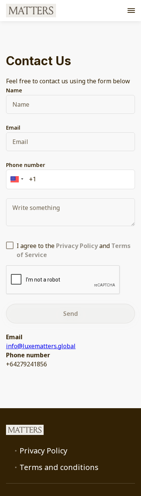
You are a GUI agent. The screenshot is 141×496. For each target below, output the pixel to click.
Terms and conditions (59, 467)
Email (13, 127)
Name (14, 90)
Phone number (25, 164)
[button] (16, 179)
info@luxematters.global (41, 346)
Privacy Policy (43, 451)
